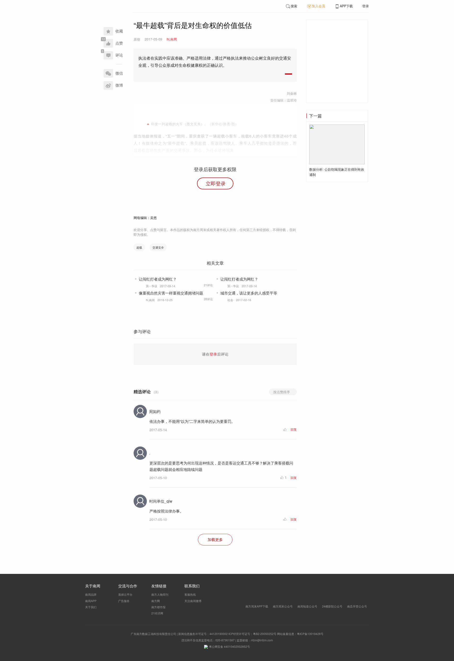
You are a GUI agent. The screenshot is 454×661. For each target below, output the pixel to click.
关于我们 (90, 607)
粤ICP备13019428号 (310, 634)
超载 (139, 247)
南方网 (155, 601)
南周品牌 (90, 594)
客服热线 (190, 594)
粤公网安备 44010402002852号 (229, 646)
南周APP (90, 601)
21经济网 (157, 613)
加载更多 (215, 539)
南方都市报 (158, 607)
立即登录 (216, 183)
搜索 (294, 6)
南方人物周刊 (159, 594)
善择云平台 (125, 594)
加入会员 (318, 6)
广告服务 (124, 601)
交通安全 (158, 247)
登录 (365, 6)
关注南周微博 (192, 601)
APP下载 (346, 6)
